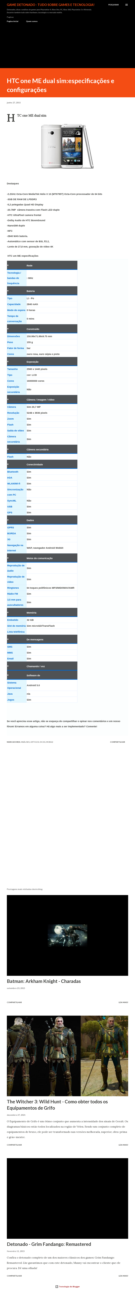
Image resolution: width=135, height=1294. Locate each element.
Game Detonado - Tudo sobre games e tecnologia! (51, 5)
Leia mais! (123, 1002)
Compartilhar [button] (117, 742)
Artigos (34, 742)
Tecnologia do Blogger (69, 1286)
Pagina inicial (12, 21)
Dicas (42, 742)
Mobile (49, 742)
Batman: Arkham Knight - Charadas (44, 981)
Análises (25, 742)
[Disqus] (67, 782)
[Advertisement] (67, 44)
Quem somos (32, 21)
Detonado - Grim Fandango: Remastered (49, 1244)
